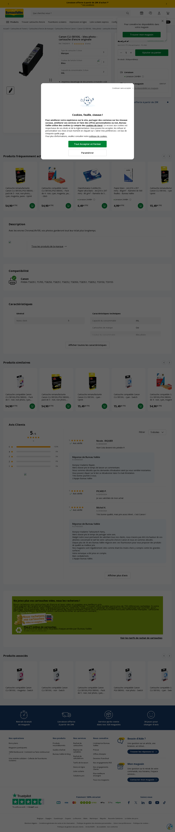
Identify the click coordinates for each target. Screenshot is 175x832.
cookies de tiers (94, 125)
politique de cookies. (98, 136)
